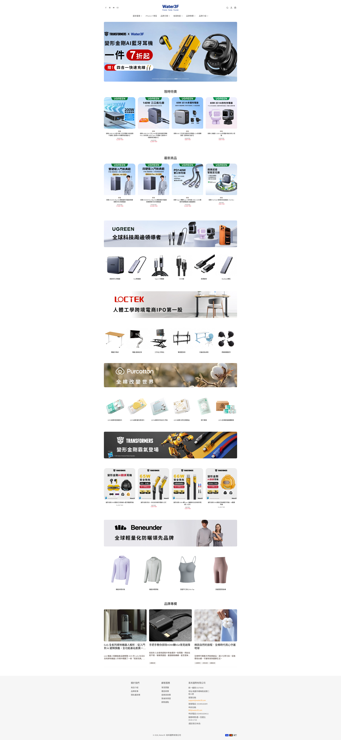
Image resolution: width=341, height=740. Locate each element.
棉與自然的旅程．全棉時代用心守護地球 (215, 646)
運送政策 (165, 691)
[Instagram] (110, 8)
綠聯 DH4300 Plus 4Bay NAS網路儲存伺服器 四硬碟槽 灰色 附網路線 (153, 201)
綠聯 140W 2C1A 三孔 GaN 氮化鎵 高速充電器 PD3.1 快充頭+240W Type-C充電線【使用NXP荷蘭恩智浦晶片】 (153, 135)
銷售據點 (165, 702)
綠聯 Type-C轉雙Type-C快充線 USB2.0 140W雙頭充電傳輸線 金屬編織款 (187, 201)
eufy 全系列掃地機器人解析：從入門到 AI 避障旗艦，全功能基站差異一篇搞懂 (125, 646)
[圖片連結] (170, 233)
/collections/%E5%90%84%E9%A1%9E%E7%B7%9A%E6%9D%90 (152, 23)
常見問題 (165, 687)
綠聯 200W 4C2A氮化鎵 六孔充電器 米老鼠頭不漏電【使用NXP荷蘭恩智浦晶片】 (119, 134)
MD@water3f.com (195, 710)
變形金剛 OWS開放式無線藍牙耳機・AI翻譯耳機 (221, 503)
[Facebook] (106, 8)
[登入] (231, 7)
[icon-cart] (235, 7)
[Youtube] (114, 8)
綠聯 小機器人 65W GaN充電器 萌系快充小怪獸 (221, 134)
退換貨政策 (166, 695)
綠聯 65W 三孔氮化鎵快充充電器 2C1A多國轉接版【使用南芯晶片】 (187, 134)
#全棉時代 (197, 663)
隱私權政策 (135, 695)
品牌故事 (134, 691)
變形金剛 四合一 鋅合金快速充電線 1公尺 (153, 502)
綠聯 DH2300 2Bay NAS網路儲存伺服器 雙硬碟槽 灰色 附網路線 (119, 201)
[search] (227, 7)
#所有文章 (205, 663)
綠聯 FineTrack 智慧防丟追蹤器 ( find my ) (221, 200)
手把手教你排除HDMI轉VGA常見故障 (169, 644)
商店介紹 (134, 687)
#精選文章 (152, 663)
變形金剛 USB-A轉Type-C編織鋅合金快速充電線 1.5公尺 (187, 503)
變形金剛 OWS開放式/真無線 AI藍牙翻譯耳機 (120, 502)
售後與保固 (166, 698)
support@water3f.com (197, 700)
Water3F (162, 735)
